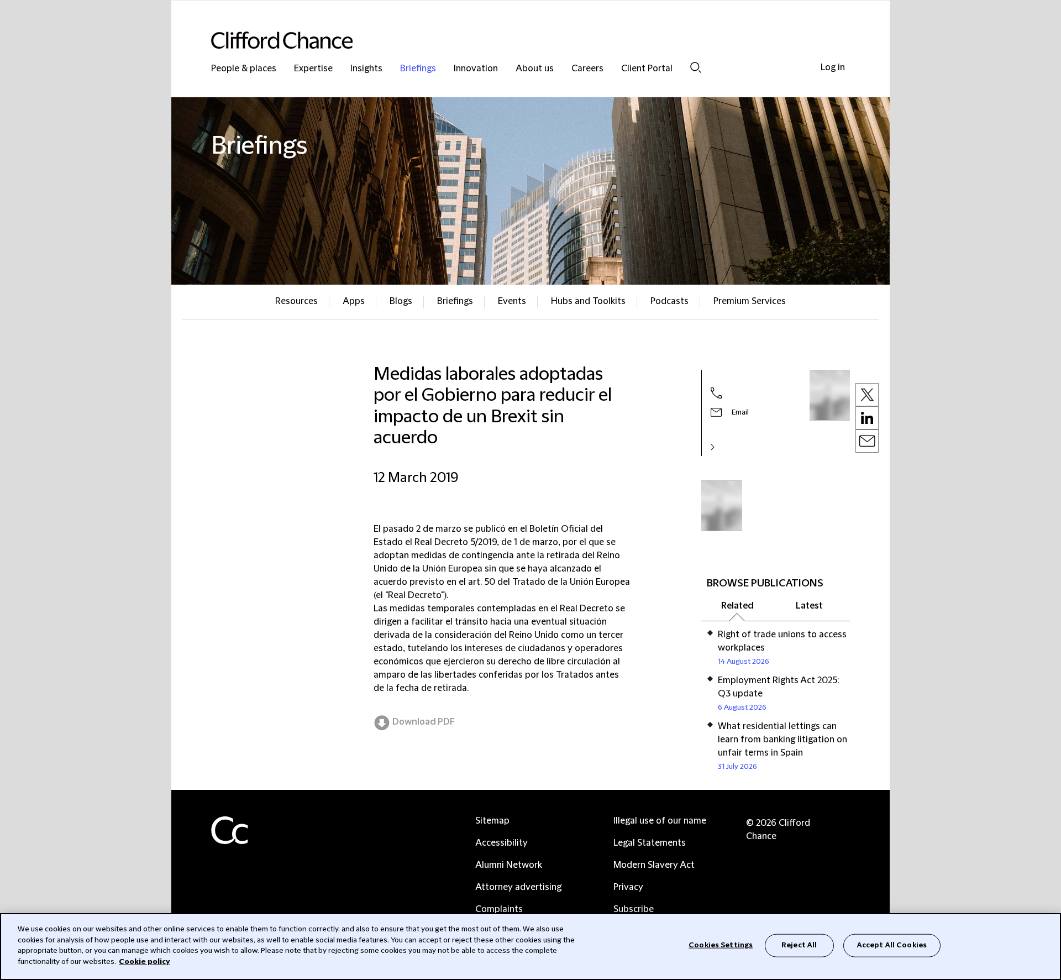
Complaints (499, 909)
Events (512, 301)
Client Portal (647, 69)
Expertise (313, 69)
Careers (587, 69)
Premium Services (749, 301)
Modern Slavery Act (654, 865)
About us (535, 69)
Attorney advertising (518, 887)
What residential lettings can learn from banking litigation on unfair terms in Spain (782, 739)
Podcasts (669, 301)
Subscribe (633, 909)
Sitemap (492, 821)
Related (737, 606)
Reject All (799, 945)
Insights (366, 69)
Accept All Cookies (892, 945)
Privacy (628, 887)
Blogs (401, 301)
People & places (243, 69)
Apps (354, 301)
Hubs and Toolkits (588, 301)
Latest (809, 606)
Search (695, 67)
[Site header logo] (508, 40)
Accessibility (501, 843)
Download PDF (423, 722)
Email (740, 412)
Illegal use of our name (659, 821)
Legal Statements (649, 843)
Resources (296, 301)
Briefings (418, 69)
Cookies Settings (721, 945)
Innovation (476, 69)
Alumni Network (508, 865)
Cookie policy (144, 961)
